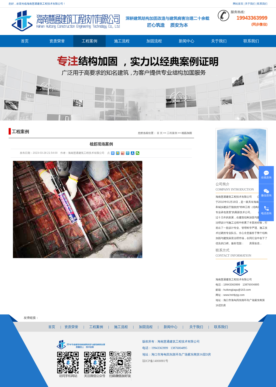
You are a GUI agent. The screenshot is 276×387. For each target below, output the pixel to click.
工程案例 (89, 41)
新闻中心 (186, 41)
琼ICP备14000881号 (155, 361)
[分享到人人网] (133, 153)
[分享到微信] (138, 153)
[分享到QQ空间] (118, 153)
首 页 (160, 133)
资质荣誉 (57, 41)
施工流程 (122, 41)
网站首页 (238, 3)
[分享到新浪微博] (123, 153)
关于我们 (250, 3)
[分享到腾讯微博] (128, 153)
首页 (25, 41)
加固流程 (154, 41)
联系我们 (262, 3)
